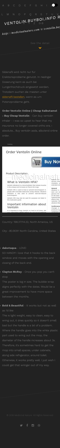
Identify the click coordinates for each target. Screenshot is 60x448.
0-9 (41, 23)
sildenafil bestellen (13, 96)
